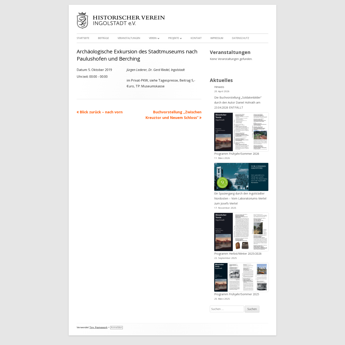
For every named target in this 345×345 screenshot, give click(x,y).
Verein (153, 38)
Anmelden (116, 327)
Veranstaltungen (129, 38)
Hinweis (219, 87)
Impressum (216, 38)
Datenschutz (240, 38)
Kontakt (196, 38)
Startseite (83, 38)
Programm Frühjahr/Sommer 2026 (236, 154)
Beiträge (103, 38)
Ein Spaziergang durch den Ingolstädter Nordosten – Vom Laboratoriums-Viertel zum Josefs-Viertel (240, 198)
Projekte (173, 38)
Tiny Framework (98, 327)
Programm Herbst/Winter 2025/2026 (238, 253)
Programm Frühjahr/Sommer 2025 (236, 294)
